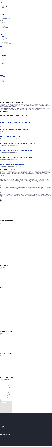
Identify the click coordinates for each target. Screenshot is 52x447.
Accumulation (3, 26)
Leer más (1, 139)
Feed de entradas (4, 37)
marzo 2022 (3, 22)
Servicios (3, 59)
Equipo (3, 63)
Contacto (1, 46)
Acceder (3, 36)
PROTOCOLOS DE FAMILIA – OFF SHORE (10, 136)
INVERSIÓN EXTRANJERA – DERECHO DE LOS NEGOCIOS (15, 122)
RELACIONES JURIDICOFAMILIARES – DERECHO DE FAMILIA (16, 150)
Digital (3, 7)
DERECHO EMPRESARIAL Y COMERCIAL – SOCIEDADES (14, 115)
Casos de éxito (4, 67)
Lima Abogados (4, 55)
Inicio (3, 51)
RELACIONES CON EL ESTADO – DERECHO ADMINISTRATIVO (16, 157)
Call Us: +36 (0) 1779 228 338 (6, 18)
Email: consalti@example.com (6, 17)
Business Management (5, 5)
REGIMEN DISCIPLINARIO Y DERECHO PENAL (12, 164)
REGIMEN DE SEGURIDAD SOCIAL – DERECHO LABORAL (15, 129)
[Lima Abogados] (2, 76)
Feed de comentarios (4, 38)
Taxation (3, 32)
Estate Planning (4, 8)
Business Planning (4, 6)
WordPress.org (4, 39)
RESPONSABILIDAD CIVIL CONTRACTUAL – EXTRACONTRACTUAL (17, 143)
